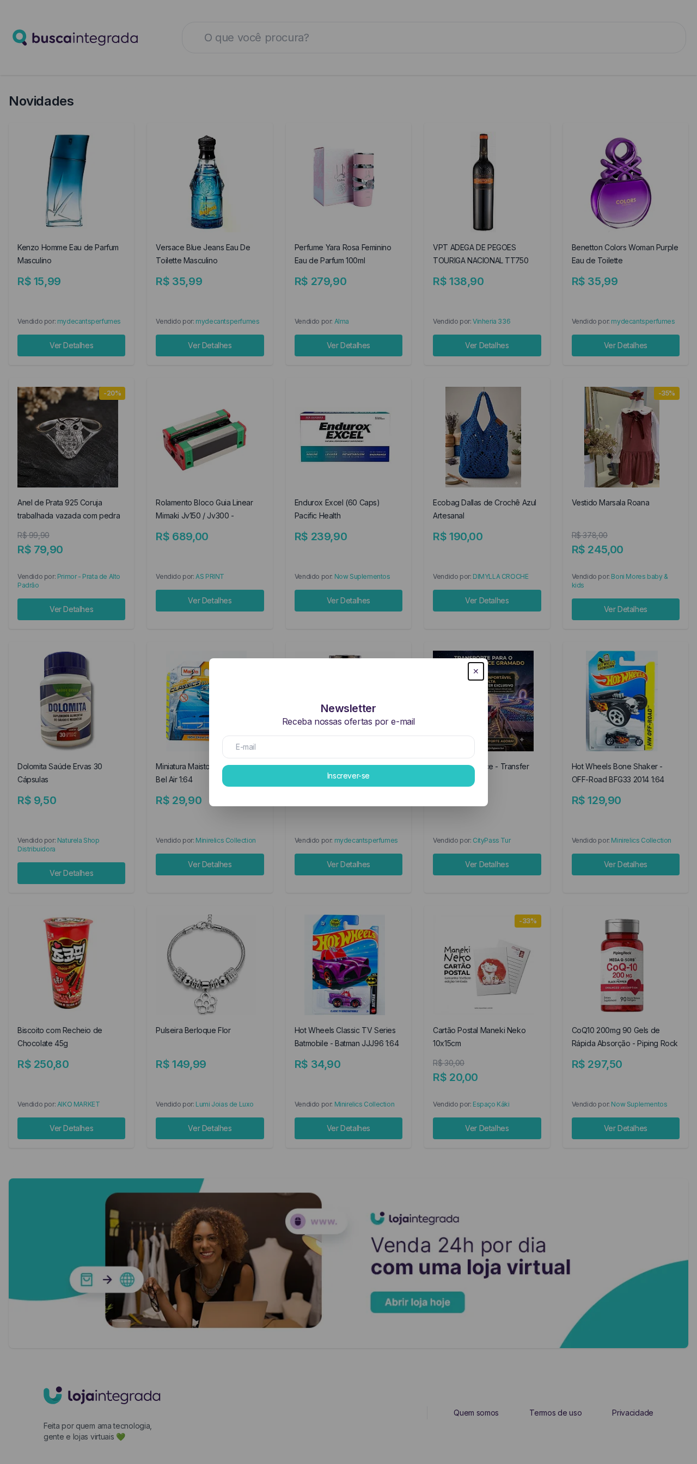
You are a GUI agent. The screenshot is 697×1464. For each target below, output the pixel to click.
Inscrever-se (348, 775)
